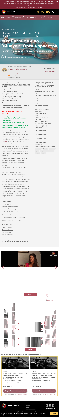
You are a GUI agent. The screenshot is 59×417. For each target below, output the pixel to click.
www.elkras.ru (23, 69)
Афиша (28, 405)
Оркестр (43, 153)
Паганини (4, 141)
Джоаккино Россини (7, 229)
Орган (37, 151)
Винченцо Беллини (7, 232)
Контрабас (45, 148)
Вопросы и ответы (30, 409)
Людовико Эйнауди (15, 169)
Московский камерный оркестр (10, 209)
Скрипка (53, 146)
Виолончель (38, 148)
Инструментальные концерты (46, 151)
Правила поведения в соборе (14, 77)
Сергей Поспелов (8, 211)
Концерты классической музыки (9, 11)
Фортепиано (52, 148)
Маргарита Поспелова (10, 217)
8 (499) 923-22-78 (38, 7)
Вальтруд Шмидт (6, 204)
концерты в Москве (50, 71)
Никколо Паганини (7, 227)
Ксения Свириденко (7, 220)
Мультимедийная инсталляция (42, 146)
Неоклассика (43, 51)
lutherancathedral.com (13, 69)
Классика (38, 153)
